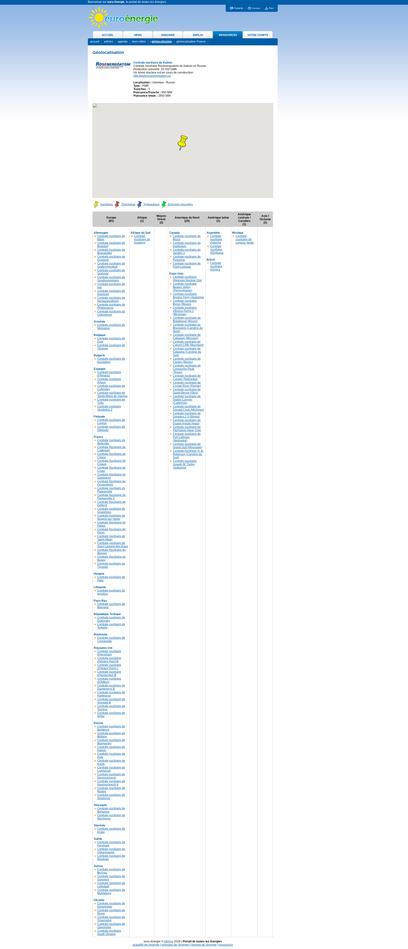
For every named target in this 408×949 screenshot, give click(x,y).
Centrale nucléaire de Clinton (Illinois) (187, 360)
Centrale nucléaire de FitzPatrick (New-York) (187, 428)
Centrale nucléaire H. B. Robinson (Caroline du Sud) (188, 454)
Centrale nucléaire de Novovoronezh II (111, 783)
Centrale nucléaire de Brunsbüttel (111, 251)
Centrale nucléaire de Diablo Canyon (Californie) (187, 400)
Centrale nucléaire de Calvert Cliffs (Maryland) (188, 343)
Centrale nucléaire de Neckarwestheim (111, 299)
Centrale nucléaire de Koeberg (142, 239)
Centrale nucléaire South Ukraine (109, 932)
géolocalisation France (191, 41)
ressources (226, 944)
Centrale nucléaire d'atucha (216, 239)
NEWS (138, 35)
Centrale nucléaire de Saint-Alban (111, 538)
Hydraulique (151, 204)
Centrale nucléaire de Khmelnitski (111, 905)
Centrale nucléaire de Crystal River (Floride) (187, 384)
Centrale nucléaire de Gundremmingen (111, 279)
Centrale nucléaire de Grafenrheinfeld (111, 265)
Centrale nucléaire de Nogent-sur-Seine (111, 517)
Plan (271, 8)
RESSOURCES (228, 35)
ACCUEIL (108, 35)
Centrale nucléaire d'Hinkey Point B (109, 659)
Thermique (128, 204)
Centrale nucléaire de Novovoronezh (111, 776)
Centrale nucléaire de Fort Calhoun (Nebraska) (187, 437)
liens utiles (139, 41)
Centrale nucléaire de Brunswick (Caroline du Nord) (188, 328)
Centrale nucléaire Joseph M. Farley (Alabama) (185, 464)
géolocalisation (162, 41)
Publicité (238, 8)
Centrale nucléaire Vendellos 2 (109, 408)
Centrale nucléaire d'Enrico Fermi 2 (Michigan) (185, 311)
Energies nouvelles (180, 204)
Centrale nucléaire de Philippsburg (111, 306)
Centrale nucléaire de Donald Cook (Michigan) (188, 408)
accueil (94, 41)
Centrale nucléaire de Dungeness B (111, 687)
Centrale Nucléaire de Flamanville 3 (111, 496)
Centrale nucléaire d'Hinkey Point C (109, 666)
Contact (256, 8)
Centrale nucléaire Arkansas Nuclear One (187, 278)
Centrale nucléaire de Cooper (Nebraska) (187, 377)
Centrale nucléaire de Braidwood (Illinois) (187, 319)
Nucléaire (106, 204)
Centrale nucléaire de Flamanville (111, 490)
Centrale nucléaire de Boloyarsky (111, 741)
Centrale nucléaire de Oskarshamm (111, 850)
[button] (182, 143)
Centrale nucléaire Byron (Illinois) (185, 302)
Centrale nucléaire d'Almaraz (109, 374)
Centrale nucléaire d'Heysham (109, 653)
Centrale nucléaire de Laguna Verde (245, 239)
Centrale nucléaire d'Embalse (217, 250)
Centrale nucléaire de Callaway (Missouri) (187, 336)
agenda (123, 41)
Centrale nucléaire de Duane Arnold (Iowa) (187, 421)
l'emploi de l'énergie (204, 944)
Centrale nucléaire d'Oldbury (109, 680)
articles (108, 41)
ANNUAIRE (168, 35)
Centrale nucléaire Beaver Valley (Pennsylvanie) (185, 287)
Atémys (168, 941)
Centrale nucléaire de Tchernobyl (111, 918)
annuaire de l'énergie (175, 944)
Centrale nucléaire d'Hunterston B (109, 673)
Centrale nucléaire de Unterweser (111, 313)
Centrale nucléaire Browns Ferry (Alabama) (188, 295)
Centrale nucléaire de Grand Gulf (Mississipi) (187, 445)
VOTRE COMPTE (257, 35)
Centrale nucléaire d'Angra (216, 266)
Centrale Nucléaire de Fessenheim (111, 483)
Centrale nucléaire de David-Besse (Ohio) (187, 391)
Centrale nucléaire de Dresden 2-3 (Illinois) (187, 415)
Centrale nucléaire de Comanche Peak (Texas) (187, 369)
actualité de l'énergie (146, 944)
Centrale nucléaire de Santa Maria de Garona (112, 394)
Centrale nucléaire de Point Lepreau (187, 265)
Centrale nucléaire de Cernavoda (111, 639)
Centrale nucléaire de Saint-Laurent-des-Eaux (112, 544)
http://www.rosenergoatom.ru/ (152, 76)
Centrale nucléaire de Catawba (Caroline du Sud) (187, 352)
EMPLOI (198, 35)
